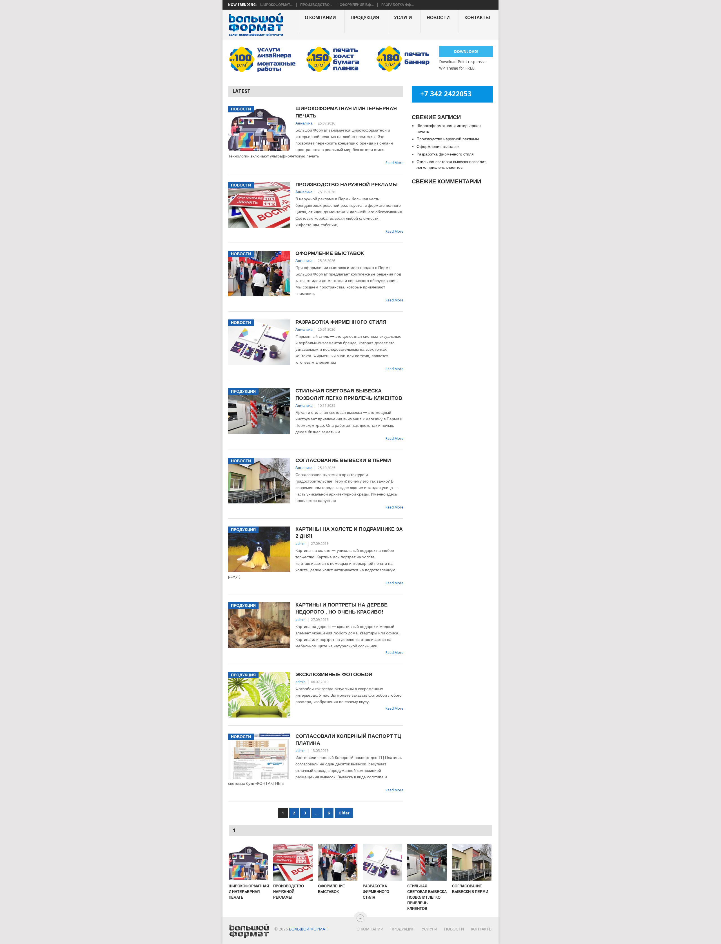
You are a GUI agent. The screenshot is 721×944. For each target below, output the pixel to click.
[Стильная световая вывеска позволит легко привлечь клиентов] (427, 862)
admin (300, 543)
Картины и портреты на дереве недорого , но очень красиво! (341, 608)
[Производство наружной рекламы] (293, 862)
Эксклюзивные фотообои (333, 674)
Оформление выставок (329, 253)
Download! (466, 51)
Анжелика (303, 123)
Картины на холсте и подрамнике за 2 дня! (349, 532)
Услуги (403, 17)
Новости (438, 17)
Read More (394, 163)
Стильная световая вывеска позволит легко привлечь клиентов (348, 394)
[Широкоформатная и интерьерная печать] (248, 862)
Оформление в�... (357, 5)
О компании (320, 17)
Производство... (316, 5)
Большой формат (308, 929)
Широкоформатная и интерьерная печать (346, 111)
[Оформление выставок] (337, 862)
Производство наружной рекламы (346, 184)
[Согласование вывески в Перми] (471, 862)
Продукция (365, 17)
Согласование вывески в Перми (343, 460)
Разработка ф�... (397, 5)
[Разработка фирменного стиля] (382, 862)
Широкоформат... (276, 5)
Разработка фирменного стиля (340, 322)
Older (344, 813)
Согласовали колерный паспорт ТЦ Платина (348, 739)
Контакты (477, 17)
